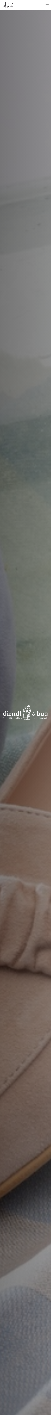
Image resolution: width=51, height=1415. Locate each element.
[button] (47, 5)
